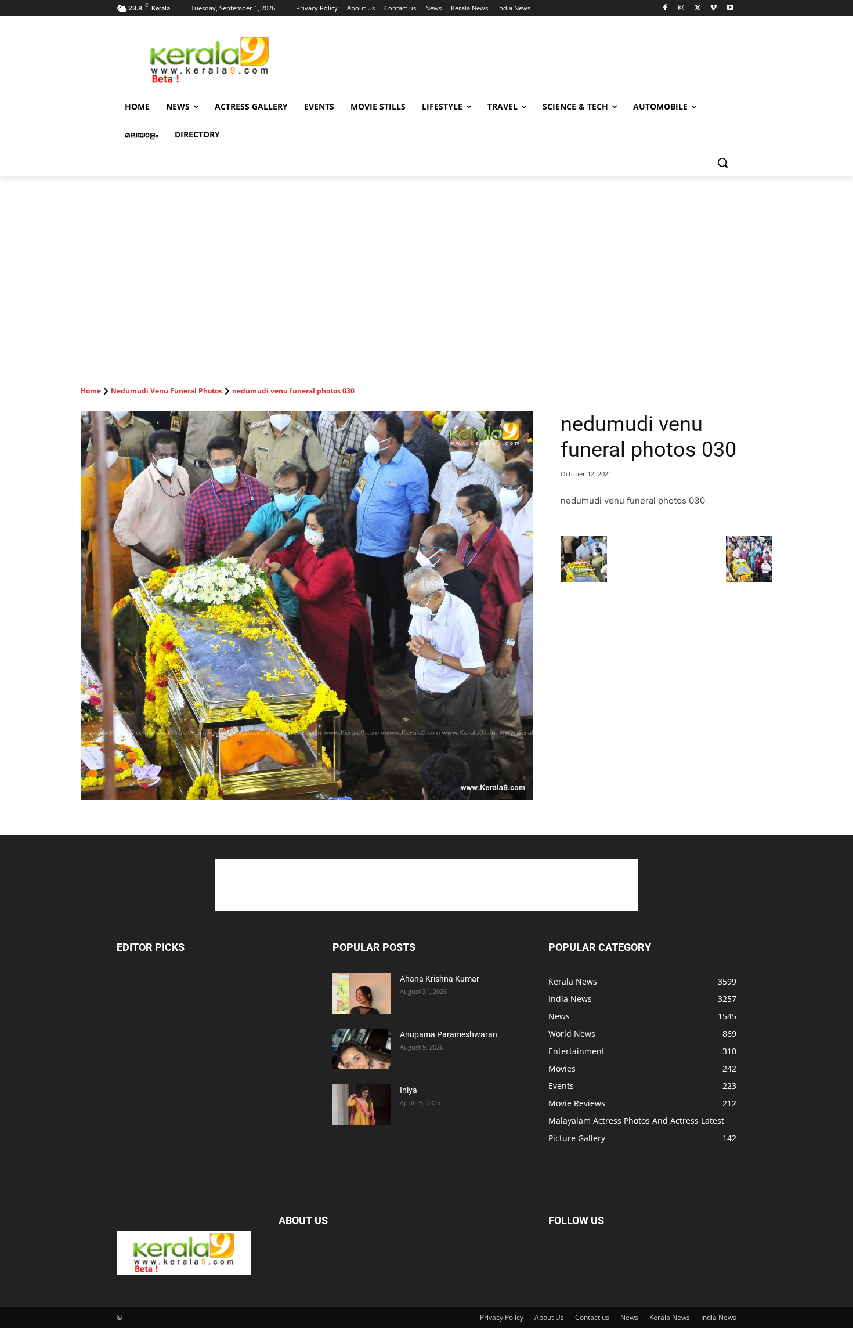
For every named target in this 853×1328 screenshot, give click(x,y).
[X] (697, 8)
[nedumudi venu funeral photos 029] (584, 579)
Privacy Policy (501, 1317)
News (629, 1317)
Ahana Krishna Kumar (439, 978)
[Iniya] (361, 1104)
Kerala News (669, 1317)
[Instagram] (681, 8)
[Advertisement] (513, 58)
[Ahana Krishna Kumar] (361, 993)
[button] (722, 162)
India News (718, 1317)
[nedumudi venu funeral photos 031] (749, 579)
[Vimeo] (713, 8)
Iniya (408, 1090)
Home (91, 391)
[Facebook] (665, 8)
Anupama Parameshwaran (448, 1034)
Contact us (592, 1317)
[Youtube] (729, 8)
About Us (549, 1317)
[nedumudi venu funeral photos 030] (307, 605)
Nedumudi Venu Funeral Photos (166, 391)
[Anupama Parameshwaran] (361, 1049)
